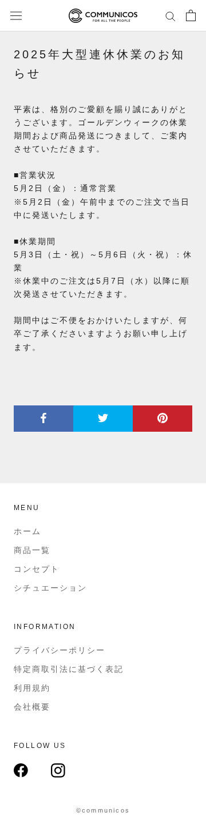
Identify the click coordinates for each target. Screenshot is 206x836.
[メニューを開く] (16, 16)
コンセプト (37, 569)
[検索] (170, 16)
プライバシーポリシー (59, 650)
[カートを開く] (191, 15)
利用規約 (32, 687)
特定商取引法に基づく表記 (69, 669)
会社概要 (32, 706)
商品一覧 (32, 550)
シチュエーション (50, 587)
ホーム (27, 531)
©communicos (103, 810)
